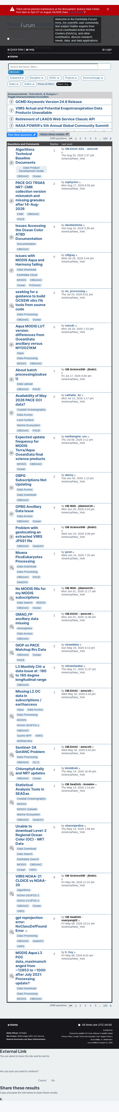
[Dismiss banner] (108, 9)
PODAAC (35, 285)
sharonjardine (74, 825)
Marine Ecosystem (28, 425)
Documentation (26, 243)
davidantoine (73, 225)
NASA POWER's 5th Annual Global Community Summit (62, 125)
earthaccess (24, 740)
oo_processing (75, 291)
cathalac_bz (73, 395)
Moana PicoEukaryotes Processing (28, 556)
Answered (16, 78)
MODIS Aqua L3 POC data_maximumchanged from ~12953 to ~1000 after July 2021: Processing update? (30, 968)
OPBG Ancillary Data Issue (28, 508)
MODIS (21, 280)
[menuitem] (107, 50)
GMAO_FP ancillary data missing (26, 618)
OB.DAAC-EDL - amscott (81, 148)
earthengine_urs (76, 436)
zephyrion (71, 182)
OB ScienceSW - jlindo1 (81, 369)
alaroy (69, 475)
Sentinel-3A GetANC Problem (30, 749)
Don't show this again (17, 39)
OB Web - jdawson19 (79, 506)
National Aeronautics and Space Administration (26, 1039)
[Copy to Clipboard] (1, 1099)
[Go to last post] (62, 152)
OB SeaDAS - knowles (79, 784)
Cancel (42, 1080)
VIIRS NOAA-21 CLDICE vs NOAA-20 (30, 880)
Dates (12, 84)
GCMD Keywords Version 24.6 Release (48, 102)
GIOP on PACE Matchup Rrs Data (30, 647)
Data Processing (27, 314)
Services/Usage (92, 78)
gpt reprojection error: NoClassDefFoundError (31, 924)
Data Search (25, 602)
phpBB (81, 1033)
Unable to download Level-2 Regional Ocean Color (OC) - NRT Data (30, 835)
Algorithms (23, 890)
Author (28, 84)
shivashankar (74, 666)
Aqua (20, 353)
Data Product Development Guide (31, 169)
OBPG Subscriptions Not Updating (30, 479)
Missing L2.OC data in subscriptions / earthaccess (28, 698)
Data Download (26, 269)
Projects (70, 78)
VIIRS (39, 735)
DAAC (53, 78)
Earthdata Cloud (27, 274)
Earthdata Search (28, 859)
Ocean (37, 176)
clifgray (70, 255)
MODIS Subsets (27, 809)
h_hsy (69, 952)
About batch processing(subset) (31, 374)
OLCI (36, 762)
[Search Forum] (109, 65)
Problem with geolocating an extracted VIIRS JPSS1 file (28, 534)
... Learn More (76, 12)
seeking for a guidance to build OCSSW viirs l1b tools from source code (30, 300)
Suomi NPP (24, 735)
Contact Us (107, 1030)
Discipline (35, 78)
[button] (70, 138)
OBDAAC (23, 176)
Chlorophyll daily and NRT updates (30, 771)
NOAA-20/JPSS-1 (28, 725)
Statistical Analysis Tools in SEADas (29, 789)
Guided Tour (44, 47)
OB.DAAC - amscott (78, 613)
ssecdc (70, 325)
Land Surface (25, 420)
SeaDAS (38, 546)
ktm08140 (71, 768)
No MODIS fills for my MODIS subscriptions (30, 593)
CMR (20, 214)
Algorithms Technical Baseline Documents (25, 156)
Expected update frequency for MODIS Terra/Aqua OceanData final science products (30, 448)
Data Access (25, 414)
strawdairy (72, 644)
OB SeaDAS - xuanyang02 (72, 918)
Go (53, 1080)
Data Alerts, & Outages (42, 94)
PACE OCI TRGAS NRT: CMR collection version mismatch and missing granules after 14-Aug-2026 (30, 196)
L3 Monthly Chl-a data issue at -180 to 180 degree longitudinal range (30, 673)
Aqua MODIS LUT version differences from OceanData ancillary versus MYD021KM (30, 337)
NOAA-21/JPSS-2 (28, 900)
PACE (20, 219)
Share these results (52, 134)
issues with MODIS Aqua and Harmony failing (29, 260)
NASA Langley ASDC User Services (30, 1036)
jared (68, 552)
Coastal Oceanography (31, 409)
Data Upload (25, 383)
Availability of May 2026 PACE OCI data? (31, 400)
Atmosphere (24, 628)
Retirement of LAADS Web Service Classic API (55, 119)
